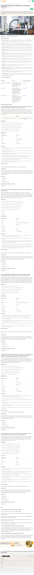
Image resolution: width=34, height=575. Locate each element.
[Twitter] (30, 556)
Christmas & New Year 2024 (26, 560)
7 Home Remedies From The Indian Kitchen (9, 118)
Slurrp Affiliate (4, 8)
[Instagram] (32, 556)
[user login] (33, 1)
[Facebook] (29, 556)
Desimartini (13, 568)
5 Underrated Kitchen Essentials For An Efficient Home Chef (25, 118)
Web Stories (2, 560)
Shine (16, 568)
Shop (13, 560)
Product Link (25, 88)
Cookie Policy (6, 565)
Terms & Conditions (10, 565)
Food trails (21, 560)
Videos (18, 560)
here (21, 545)
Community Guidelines (17, 565)
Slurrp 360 (16, 560)
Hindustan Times (2, 568)
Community (10, 560)
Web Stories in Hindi (6, 560)
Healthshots (19, 568)
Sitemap (14, 565)
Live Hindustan (6, 568)
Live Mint (10, 568)
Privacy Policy (2, 565)
